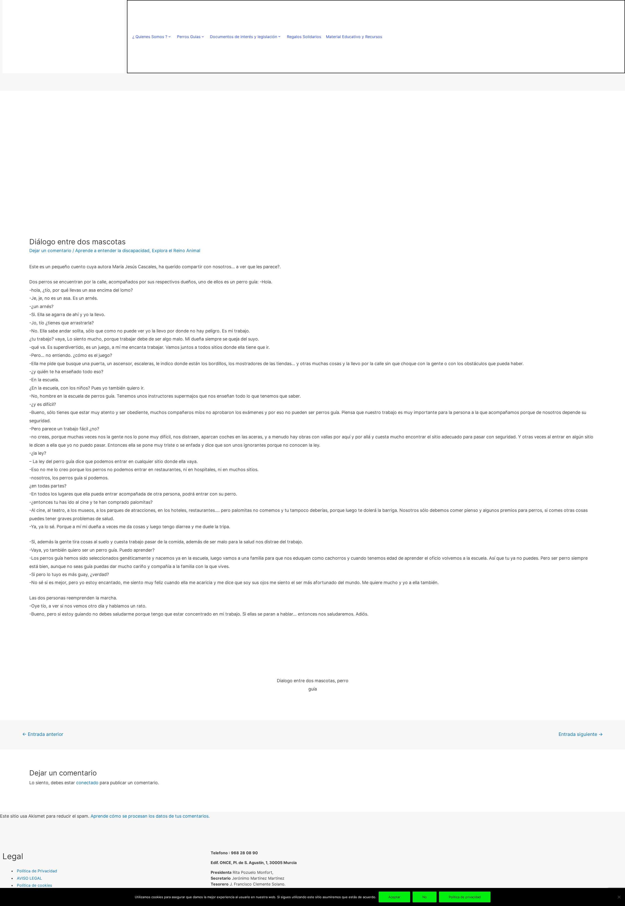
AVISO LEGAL (29, 878)
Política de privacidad (465, 897)
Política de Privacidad (37, 870)
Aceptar (394, 897)
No (424, 897)
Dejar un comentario (50, 250)
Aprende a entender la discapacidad (112, 250)
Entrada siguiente (581, 734)
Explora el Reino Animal (176, 250)
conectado (87, 782)
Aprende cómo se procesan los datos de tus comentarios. (150, 816)
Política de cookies (34, 885)
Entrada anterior (42, 734)
